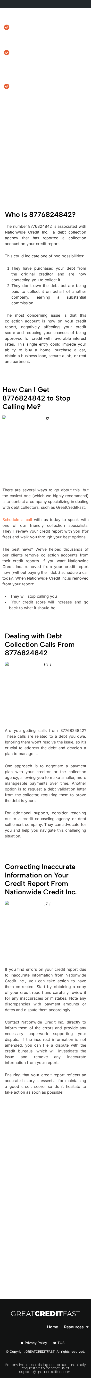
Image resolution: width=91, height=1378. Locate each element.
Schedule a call (17, 519)
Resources (74, 1326)
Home (52, 1326)
